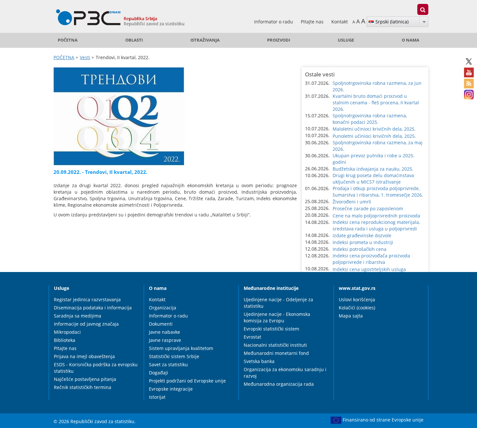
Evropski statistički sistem (271, 329)
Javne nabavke (164, 332)
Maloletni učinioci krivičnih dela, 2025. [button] (374, 129)
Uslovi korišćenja (357, 299)
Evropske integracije (171, 389)
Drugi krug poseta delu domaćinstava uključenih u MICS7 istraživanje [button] (373, 178)
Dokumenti (161, 324)
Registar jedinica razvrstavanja (87, 299)
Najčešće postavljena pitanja (85, 379)
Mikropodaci (67, 332)
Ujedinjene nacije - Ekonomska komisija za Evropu (277, 317)
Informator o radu (274, 22)
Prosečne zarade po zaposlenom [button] (368, 208)
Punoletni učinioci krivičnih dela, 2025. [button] (374, 136)
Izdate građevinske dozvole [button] (362, 235)
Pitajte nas (313, 22)
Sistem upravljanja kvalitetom (181, 348)
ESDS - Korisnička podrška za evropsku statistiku (96, 367)
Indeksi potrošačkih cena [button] (359, 249)
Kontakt (339, 22)
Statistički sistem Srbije (174, 356)
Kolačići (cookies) (357, 308)
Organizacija (162, 308)
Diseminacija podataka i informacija (93, 308)
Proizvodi (278, 40)
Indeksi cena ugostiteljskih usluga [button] (369, 269)
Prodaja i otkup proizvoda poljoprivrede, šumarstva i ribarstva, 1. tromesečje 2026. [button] (378, 191)
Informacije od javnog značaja (86, 324)
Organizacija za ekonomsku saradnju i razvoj (285, 372)
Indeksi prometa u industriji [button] (363, 242)
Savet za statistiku (168, 364)
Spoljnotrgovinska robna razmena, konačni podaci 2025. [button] (370, 118)
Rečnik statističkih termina (82, 387)
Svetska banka (259, 361)
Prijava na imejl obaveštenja (84, 356)
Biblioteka (64, 340)
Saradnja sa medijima (77, 316)
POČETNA (68, 40)
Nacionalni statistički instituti (275, 345)
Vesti (85, 57)
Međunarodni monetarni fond (276, 353)
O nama (410, 40)
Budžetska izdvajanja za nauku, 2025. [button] (373, 169)
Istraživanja (205, 40)
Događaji (158, 373)
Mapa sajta (351, 316)
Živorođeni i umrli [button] (352, 202)
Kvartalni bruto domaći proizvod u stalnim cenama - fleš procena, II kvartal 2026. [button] (376, 102)
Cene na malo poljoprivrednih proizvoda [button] (376, 216)
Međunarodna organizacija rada (279, 384)
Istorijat (157, 397)
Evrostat (252, 337)
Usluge (346, 40)
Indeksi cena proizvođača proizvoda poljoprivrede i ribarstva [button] (371, 259)
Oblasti (134, 40)
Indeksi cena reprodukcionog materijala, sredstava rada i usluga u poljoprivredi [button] (376, 225)
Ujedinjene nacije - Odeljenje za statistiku (278, 302)
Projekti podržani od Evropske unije (187, 381)
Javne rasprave (165, 340)
